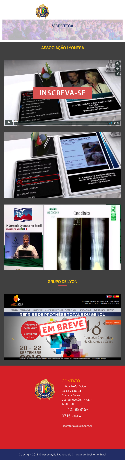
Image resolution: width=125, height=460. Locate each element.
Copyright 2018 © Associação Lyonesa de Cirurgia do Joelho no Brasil (62, 454)
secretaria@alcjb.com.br (77, 425)
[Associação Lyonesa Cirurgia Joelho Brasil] (52, 11)
